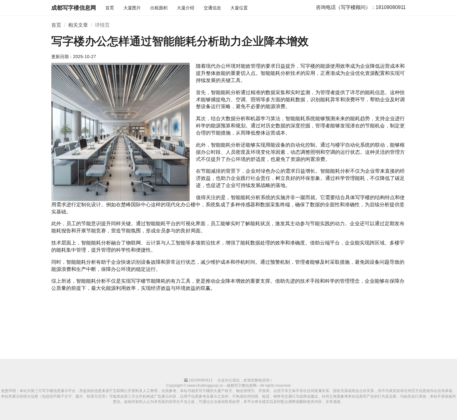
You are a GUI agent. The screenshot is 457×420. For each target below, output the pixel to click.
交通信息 (212, 7)
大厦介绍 (185, 7)
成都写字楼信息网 (73, 8)
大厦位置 (239, 7)
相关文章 (78, 25)
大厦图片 (132, 7)
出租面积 (159, 7)
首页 (109, 7)
